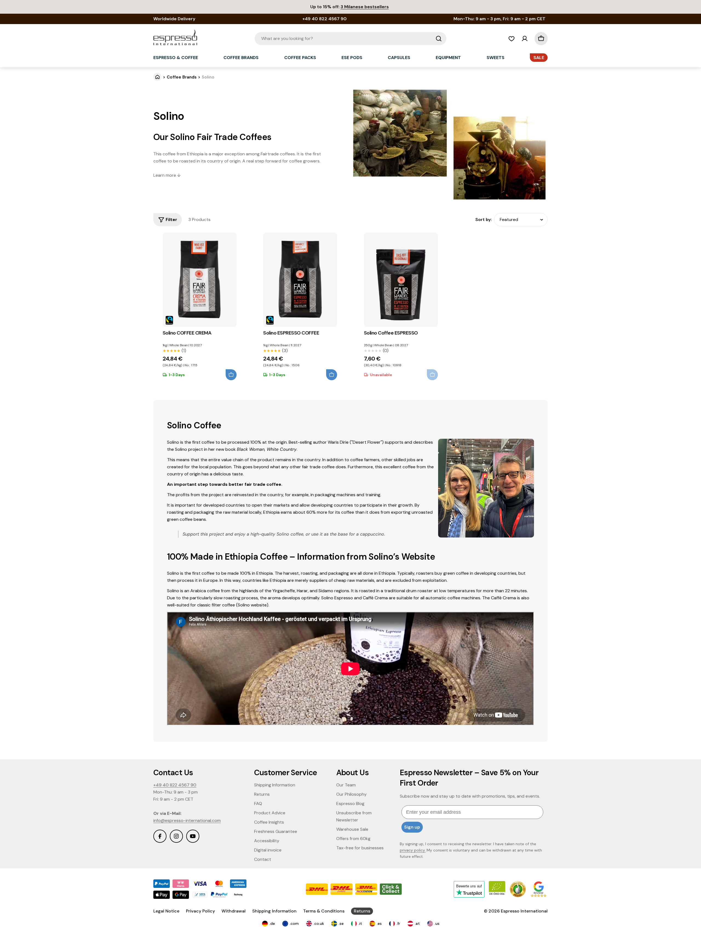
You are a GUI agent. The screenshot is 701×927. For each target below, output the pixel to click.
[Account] (524, 38)
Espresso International (524, 911)
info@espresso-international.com (187, 820)
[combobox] (350, 38)
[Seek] (438, 38)
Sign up (412, 827)
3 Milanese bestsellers (365, 7)
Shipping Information (274, 911)
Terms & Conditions (323, 911)
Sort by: (483, 219)
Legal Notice (166, 911)
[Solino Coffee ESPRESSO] (401, 280)
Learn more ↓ (167, 175)
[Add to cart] (231, 374)
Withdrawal (234, 911)
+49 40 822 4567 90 (174, 785)
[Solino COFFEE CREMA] (200, 280)
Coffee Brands (182, 77)
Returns (362, 911)
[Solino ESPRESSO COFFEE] (300, 280)
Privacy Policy (200, 911)
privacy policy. (413, 850)
